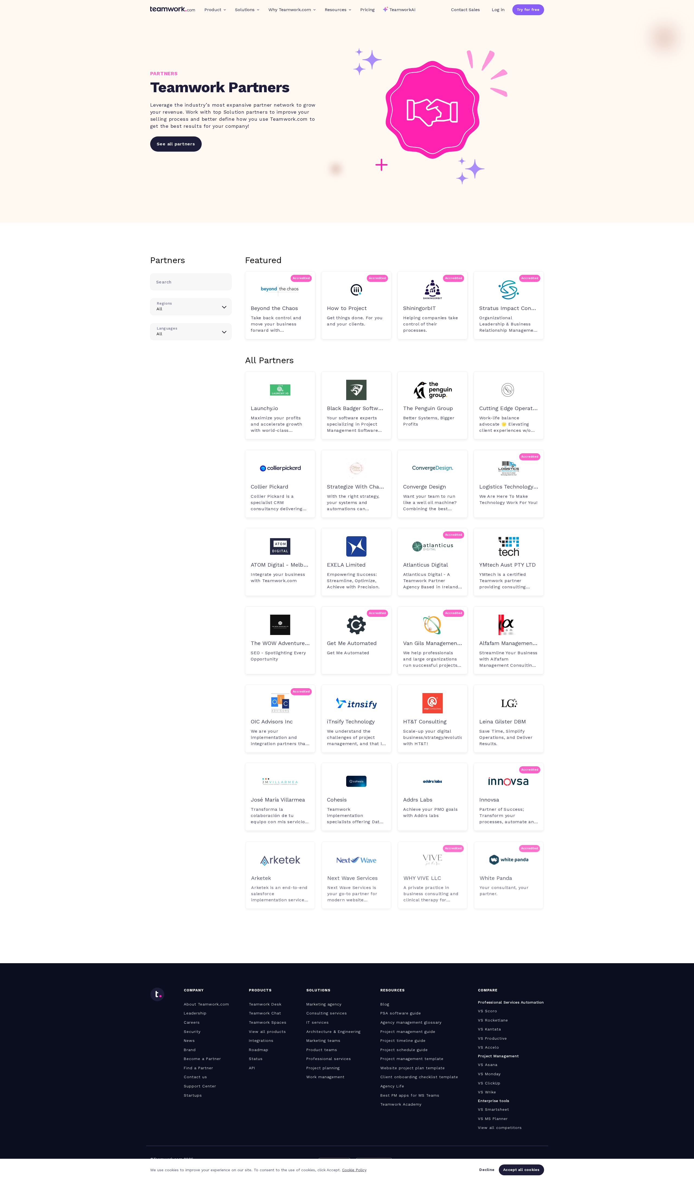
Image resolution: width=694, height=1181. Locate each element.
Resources (335, 9)
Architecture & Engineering (333, 1031)
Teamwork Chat (265, 1013)
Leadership (195, 1013)
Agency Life (392, 1086)
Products (260, 990)
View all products (267, 1031)
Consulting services (326, 1013)
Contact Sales (465, 9)
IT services (317, 1022)
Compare (487, 990)
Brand (190, 1050)
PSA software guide (400, 1013)
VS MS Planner (493, 1118)
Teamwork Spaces (268, 1022)
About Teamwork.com (206, 1004)
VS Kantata (489, 1029)
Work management (325, 1077)
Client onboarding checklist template (419, 1077)
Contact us (195, 1077)
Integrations (261, 1040)
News (189, 1040)
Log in (498, 9)
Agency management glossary (411, 1022)
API (252, 1068)
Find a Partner (198, 1068)
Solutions (245, 9)
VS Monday (489, 1074)
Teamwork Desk (265, 1004)
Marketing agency (324, 1004)
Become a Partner (202, 1058)
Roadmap (258, 1050)
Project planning (323, 1068)
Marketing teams (323, 1040)
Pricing (367, 9)
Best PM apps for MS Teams (409, 1095)
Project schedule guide (404, 1050)
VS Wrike (487, 1092)
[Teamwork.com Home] (172, 10)
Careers (192, 1022)
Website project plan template (412, 1068)
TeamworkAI (402, 9)
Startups (193, 1095)
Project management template (412, 1058)
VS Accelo (488, 1047)
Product (212, 9)
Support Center (200, 1086)
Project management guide (407, 1031)
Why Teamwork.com (289, 9)
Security (192, 1031)
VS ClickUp (489, 1083)
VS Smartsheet (493, 1109)
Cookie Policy (354, 1170)
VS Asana (487, 1064)
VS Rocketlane (493, 1020)
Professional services (328, 1058)
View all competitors (500, 1127)
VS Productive (492, 1038)
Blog (384, 1004)
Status (256, 1058)
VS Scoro (487, 1011)
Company (194, 990)
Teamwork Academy (401, 1104)
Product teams (321, 1050)
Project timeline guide (403, 1040)
